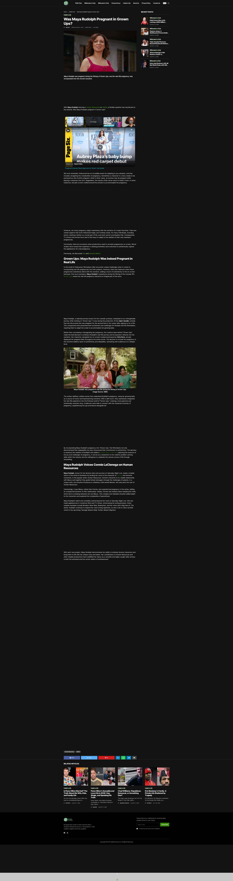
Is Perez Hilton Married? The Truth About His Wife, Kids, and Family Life (75, 767)
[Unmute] (68, 126)
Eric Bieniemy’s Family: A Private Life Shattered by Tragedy (155, 767)
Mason (68, 27)
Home (65, 12)
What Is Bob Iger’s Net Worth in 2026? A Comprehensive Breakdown (159, 54)
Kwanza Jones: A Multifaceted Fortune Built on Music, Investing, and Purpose (158, 33)
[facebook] (64, 807)
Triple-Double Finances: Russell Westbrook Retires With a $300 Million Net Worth (159, 44)
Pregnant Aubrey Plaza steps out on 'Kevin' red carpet (91, 130)
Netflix (104, 107)
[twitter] (67, 807)
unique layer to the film (108, 452)
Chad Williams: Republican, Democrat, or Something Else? (129, 767)
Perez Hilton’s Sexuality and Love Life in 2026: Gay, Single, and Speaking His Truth (102, 768)
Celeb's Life (72, 12)
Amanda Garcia (124, 777)
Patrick (68, 777)
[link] (68, 130)
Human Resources (69, 726)
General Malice (94, 253)
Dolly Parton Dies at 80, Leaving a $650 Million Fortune (158, 22)
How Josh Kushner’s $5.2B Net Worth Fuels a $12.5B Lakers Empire (159, 65)
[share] (131, 129)
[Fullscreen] (82, 126)
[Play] (66, 126)
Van (84, 253)
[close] (117, 874)
